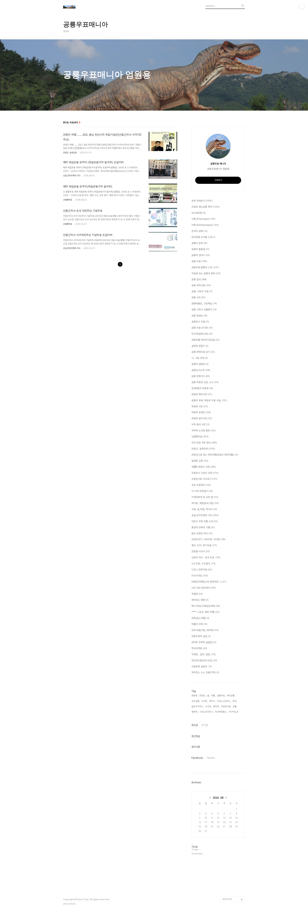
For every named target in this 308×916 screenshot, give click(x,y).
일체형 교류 (199, 460)
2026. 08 (218, 797)
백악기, (212, 701)
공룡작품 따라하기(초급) (205, 339)
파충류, (194, 695)
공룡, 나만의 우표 (201, 291)
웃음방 (197, 593)
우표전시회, (226, 706)
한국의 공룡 (199, 231)
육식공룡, (231, 695)
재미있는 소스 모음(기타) (205, 672)
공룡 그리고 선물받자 (204, 309)
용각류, (216, 706)
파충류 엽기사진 (201, 418)
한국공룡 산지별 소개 (203, 237)
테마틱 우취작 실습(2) (203, 642)
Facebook (197, 757)
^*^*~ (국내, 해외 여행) (205, 612)
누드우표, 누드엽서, (203, 563)
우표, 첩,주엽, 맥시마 (204, 509)
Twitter (210, 757)
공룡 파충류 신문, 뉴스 (205, 382)
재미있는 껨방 (200, 599)
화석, (235, 701)
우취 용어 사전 (200, 424)
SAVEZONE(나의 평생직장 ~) (208, 581)
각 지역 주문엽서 (202, 491)
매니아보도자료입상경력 (205, 605)
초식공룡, (195, 701)
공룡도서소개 (200, 370)
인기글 (204, 725)
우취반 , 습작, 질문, (203, 654)
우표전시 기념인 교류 (204, 472)
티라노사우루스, (224, 701)
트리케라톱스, (221, 711)
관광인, (202, 695)
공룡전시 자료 (200, 321)
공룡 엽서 (199, 279)
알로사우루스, (197, 706)
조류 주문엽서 (201, 485)
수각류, (204, 701)
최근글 (194, 725)
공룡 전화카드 (200, 376)
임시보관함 (198, 212)
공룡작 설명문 (200, 364)
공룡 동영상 (199, 315)
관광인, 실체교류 (70, 152)
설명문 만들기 (199, 345)
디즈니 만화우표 (201, 569)
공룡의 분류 (199, 243)
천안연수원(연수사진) (204, 660)
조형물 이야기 (200, 551)
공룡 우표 (199, 261)
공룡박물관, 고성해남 (204, 303)
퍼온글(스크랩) (200, 618)
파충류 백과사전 (201, 394)
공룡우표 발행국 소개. (205, 267)
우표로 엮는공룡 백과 (205, 206)
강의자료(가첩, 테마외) (205, 630)
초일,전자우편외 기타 (71, 175)
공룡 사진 (198, 297)
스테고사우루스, (206, 711)
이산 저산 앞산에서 (203, 587)
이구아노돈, (234, 711)
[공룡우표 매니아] (82, 7)
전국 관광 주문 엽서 (204, 442)
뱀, (208, 695)
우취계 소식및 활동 (203, 430)
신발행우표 (67, 200)
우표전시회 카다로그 (204, 479)
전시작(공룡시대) (202, 333)
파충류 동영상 (201, 412)
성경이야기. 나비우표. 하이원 (208, 539)
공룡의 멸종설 (200, 249)
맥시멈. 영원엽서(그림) (205, 503)
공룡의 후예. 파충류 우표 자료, (209, 400)
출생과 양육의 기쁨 (203, 527)
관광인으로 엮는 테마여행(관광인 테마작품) (214, 454)
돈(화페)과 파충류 (202, 388)
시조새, (208, 706)
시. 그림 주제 (199, 358)
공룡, (235, 706)
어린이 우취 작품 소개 (204, 521)
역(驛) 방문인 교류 (203, 466)
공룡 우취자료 (201, 285)
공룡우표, (221, 695)
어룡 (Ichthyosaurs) (205, 225)
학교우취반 (199, 648)
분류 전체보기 (202, 200)
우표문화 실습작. (201, 666)
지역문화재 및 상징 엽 (204, 497)
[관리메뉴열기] (301, 6)
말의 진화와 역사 (202, 533)
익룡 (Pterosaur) (203, 218)
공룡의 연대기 (200, 255)
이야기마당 (199, 575)
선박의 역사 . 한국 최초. (205, 557)
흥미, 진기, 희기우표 (204, 545)
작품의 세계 (199, 624)
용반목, (194, 711)
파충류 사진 (199, 406)
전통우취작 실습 (201, 636)
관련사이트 (227, 899)
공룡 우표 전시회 (202, 327)
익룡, (213, 695)
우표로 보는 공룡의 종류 (206, 273)
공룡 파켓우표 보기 (203, 352)
